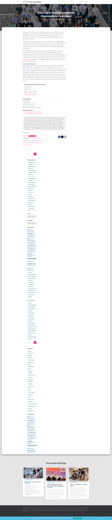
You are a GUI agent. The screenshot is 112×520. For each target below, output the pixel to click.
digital (28, 238)
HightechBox (31, 300)
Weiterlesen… (28, 494)
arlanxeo (31, 138)
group (28, 243)
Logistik (29, 390)
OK (74, 518)
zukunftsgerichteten (31, 264)
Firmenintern (30, 377)
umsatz (31, 256)
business (28, 235)
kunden (31, 245)
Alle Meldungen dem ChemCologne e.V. (34, 113)
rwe (31, 145)
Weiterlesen (79, 518)
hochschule (34, 243)
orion (40, 142)
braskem (25, 140)
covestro (36, 140)
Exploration (29, 242)
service (34, 251)
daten (31, 236)
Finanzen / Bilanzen (31, 375)
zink (33, 261)
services (28, 253)
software (29, 255)
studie (34, 255)
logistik (28, 247)
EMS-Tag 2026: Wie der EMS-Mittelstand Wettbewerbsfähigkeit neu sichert (55, 486)
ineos (28, 142)
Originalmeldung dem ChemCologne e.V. (34, 112)
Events (29, 368)
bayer (38, 138)
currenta (41, 140)
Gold (33, 242)
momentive (36, 142)
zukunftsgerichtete (31, 263)
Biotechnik (30, 357)
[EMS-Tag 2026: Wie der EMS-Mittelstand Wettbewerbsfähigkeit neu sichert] (56, 474)
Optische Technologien (32, 403)
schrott (32, 438)
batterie (34, 233)
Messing (28, 250)
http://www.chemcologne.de (30, 94)
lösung (31, 247)
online (31, 250)
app (34, 231)
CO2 (34, 235)
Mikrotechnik (30, 401)
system (28, 256)
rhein (24, 145)
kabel (28, 245)
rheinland (28, 145)
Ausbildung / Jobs (31, 353)
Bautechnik (30, 355)
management (30, 248)
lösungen (33, 247)
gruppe (31, 243)
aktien (28, 230)
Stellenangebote (31, 410)
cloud (32, 235)
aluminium (29, 231)
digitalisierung (30, 240)
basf (35, 138)
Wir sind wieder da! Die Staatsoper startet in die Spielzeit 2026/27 (32, 290)
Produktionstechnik (31, 406)
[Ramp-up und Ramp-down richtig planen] (78, 474)
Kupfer (34, 245)
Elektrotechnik (30, 362)
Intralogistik (30, 383)
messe (34, 248)
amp (32, 231)
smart (31, 253)
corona (28, 236)
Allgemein (30, 351)
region (34, 250)
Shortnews (30, 408)
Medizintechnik (31, 399)
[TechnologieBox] (32, 2)
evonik (24, 142)
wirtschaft (30, 261)
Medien (29, 397)
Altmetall (32, 230)
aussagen (30, 233)
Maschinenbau (30, 394)
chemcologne (31, 140)
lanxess (31, 142)
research (28, 251)
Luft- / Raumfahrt (31, 392)
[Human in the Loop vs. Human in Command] (33, 472)
